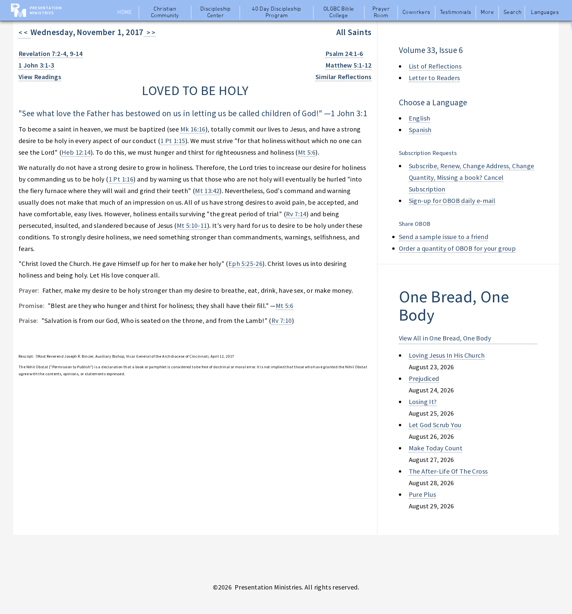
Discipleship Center (215, 12)
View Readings (40, 77)
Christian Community (165, 12)
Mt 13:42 (207, 190)
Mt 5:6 (306, 152)
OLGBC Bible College (338, 12)
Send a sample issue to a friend (443, 236)
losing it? (423, 401)
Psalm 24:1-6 (344, 53)
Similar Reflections (343, 77)
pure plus (422, 494)
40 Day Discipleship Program (276, 12)
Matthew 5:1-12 (348, 65)
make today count (435, 448)
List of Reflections (435, 66)
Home (124, 12)
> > (150, 32)
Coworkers (416, 12)
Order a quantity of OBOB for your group (457, 248)
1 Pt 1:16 (121, 179)
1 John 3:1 (349, 113)
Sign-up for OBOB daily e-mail (452, 200)
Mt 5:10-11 (192, 225)
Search (512, 12)
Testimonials (455, 12)
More (487, 12)
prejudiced (424, 378)
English (419, 118)
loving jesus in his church (447, 355)
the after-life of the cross (448, 471)
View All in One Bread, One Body (445, 338)
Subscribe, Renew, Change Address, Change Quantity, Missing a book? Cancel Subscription (471, 177)
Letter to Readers (434, 78)
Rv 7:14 (296, 214)
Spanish (420, 130)
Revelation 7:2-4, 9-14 (51, 53)
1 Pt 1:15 (172, 140)
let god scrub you (435, 425)
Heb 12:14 (76, 152)
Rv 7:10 (281, 320)
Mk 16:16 (193, 129)
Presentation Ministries (46, 10)
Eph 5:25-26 (245, 263)
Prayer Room (381, 12)
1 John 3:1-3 (36, 65)
